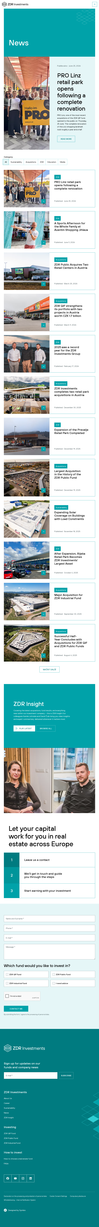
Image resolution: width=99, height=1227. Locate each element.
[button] (94, 4)
